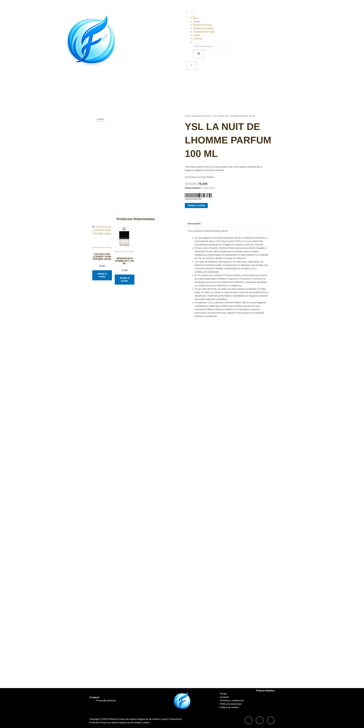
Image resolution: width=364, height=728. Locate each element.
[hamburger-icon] (190, 14)
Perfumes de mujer (202, 25)
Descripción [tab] (194, 223)
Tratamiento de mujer (203, 32)
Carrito (196, 35)
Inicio (195, 18)
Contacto (197, 38)
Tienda (196, 21)
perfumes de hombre (201, 116)
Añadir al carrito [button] (102, 275)
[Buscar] (198, 54)
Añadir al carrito (196, 205)
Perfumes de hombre (203, 28)
